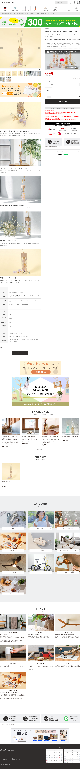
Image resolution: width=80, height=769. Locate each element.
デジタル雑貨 (45, 10)
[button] (37, 449)
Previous (1, 48)
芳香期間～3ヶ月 (23, 13)
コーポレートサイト (18, 759)
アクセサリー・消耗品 (66, 10)
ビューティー (35, 10)
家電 (5, 10)
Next (39, 48)
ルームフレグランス (25, 10)
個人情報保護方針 (9, 755)
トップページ (4, 13)
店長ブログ (5, 759)
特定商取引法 (22, 755)
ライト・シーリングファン (56, 10)
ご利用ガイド (2, 755)
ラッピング (47, 81)
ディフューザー (17, 13)
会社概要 (16, 755)
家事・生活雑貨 (15, 10)
